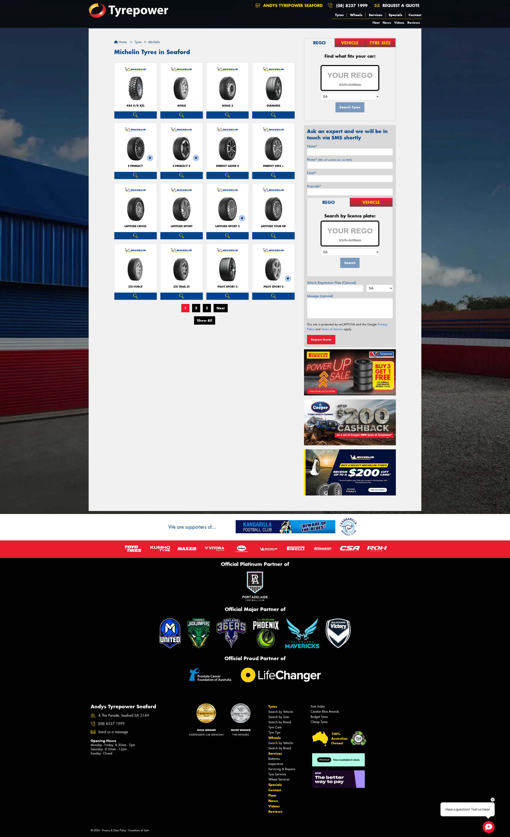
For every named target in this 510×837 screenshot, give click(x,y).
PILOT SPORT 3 (273, 286)
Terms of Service (332, 329)
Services (375, 15)
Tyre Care (274, 727)
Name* (312, 146)
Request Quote (321, 339)
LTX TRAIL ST (182, 286)
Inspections (275, 764)
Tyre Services (277, 774)
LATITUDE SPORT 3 (227, 226)
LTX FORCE (135, 286)
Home (122, 42)
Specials (395, 15)
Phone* (329, 160)
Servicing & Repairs (281, 769)
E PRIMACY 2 (181, 166)
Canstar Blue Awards (325, 712)
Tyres (339, 15)
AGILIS (181, 105)
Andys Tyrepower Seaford (292, 5)
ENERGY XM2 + (273, 166)
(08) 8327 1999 (352, 5)
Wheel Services (278, 779)
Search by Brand (279, 722)
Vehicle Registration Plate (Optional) (331, 283)
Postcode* (314, 186)
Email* (311, 173)
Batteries (274, 759)
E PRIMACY (135, 166)
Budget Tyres (319, 717)
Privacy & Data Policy (114, 830)
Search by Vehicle (280, 712)
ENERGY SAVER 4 (227, 166)
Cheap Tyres (319, 722)
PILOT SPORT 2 (227, 286)
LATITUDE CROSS (135, 226)
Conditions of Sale (138, 830)
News (387, 22)
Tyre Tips (274, 732)
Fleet (376, 22)
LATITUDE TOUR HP (273, 226)
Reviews (413, 22)
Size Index (318, 706)
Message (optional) (320, 296)
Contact (415, 15)
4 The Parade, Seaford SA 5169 (123, 715)
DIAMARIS (273, 105)
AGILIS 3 (227, 105)
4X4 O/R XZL (135, 105)
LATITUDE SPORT (181, 226)
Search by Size (278, 717)
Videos (399, 22)
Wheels (356, 15)
